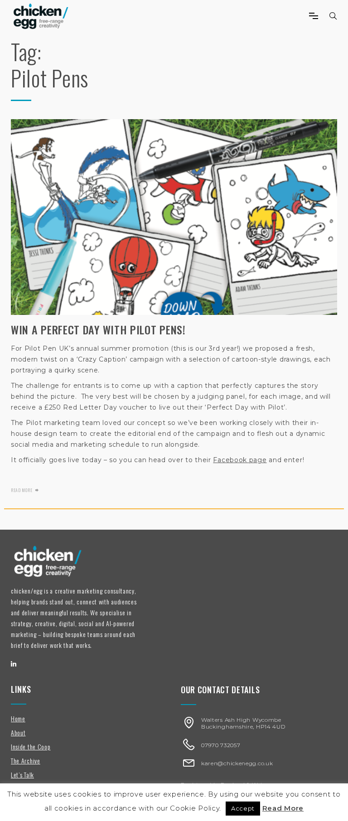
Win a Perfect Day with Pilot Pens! (98, 329)
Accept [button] (243, 808)
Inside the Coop (31, 746)
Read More (283, 808)
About (18, 732)
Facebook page (239, 460)
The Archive (25, 760)
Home (18, 718)
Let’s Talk (22, 774)
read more (21, 490)
